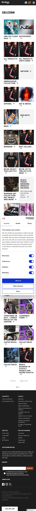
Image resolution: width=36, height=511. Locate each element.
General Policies (22, 403)
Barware (8, 147)
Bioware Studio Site (23, 435)
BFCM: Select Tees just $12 (10, 170)
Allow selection (18, 286)
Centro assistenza (7, 399)
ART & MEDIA (25, 104)
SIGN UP (30, 468)
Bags (6, 126)
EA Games (21, 433)
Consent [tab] (6, 223)
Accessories (25, 36)
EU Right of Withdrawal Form (24, 425)
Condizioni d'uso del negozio (23, 412)
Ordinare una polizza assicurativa (24, 421)
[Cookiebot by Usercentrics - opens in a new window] (26, 218)
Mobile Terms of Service (25, 416)
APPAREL (8, 104)
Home (4, 438)
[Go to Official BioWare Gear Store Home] (6, 2)
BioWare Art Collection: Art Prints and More (10, 197)
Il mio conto (5, 433)
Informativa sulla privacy (25, 401)
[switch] (31, 261)
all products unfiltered (26, 60)
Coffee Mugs (10, 342)
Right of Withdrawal (23, 406)
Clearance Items (24, 317)
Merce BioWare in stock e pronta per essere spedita (26, 369)
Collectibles (25, 342)
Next (17, 387)
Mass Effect (21, 442)
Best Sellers (25, 147)
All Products (10, 59)
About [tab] (30, 223)
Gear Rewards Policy (8, 401)
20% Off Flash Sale (11, 37)
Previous (13, 381)
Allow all (18, 281)
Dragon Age (21, 440)
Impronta (20, 399)
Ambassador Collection (10, 82)
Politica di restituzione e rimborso (25, 409)
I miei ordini (5, 435)
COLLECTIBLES (10, 365)
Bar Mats (25, 115)
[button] (29, 3)
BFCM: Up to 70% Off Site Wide (25, 171)
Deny (18, 291)
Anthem (24, 71)
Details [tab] (18, 223)
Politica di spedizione (24, 418)
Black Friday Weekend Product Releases (24, 184)
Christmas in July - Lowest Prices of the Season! (10, 319)
